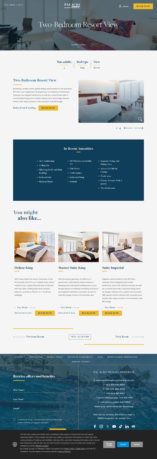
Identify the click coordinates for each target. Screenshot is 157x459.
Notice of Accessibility (80, 357)
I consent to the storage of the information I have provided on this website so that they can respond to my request (39, 421)
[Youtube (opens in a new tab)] (114, 426)
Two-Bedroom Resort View (78, 25)
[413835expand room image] (140, 119)
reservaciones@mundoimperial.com (115, 380)
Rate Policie (36, 357)
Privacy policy (55, 357)
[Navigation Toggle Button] (6, 5)
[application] (78, 444)
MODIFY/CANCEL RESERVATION (122, 357)
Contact (20, 357)
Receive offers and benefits (34, 376)
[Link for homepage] (72, 5)
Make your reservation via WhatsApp (114, 406)
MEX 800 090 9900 (115, 384)
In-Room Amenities (78, 149)
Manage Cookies (80, 362)
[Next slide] (139, 128)
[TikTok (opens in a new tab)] (120, 426)
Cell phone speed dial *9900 (115, 402)
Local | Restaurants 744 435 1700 (115, 397)
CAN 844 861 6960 (115, 393)
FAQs (100, 357)
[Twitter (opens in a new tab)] (107, 426)
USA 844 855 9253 (115, 389)
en (19, 5)
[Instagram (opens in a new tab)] (101, 426)
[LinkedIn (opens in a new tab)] (127, 426)
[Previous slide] (128, 128)
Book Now (143, 6)
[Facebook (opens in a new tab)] (95, 426)
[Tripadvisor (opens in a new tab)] (133, 426)
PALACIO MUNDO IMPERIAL (114, 372)
